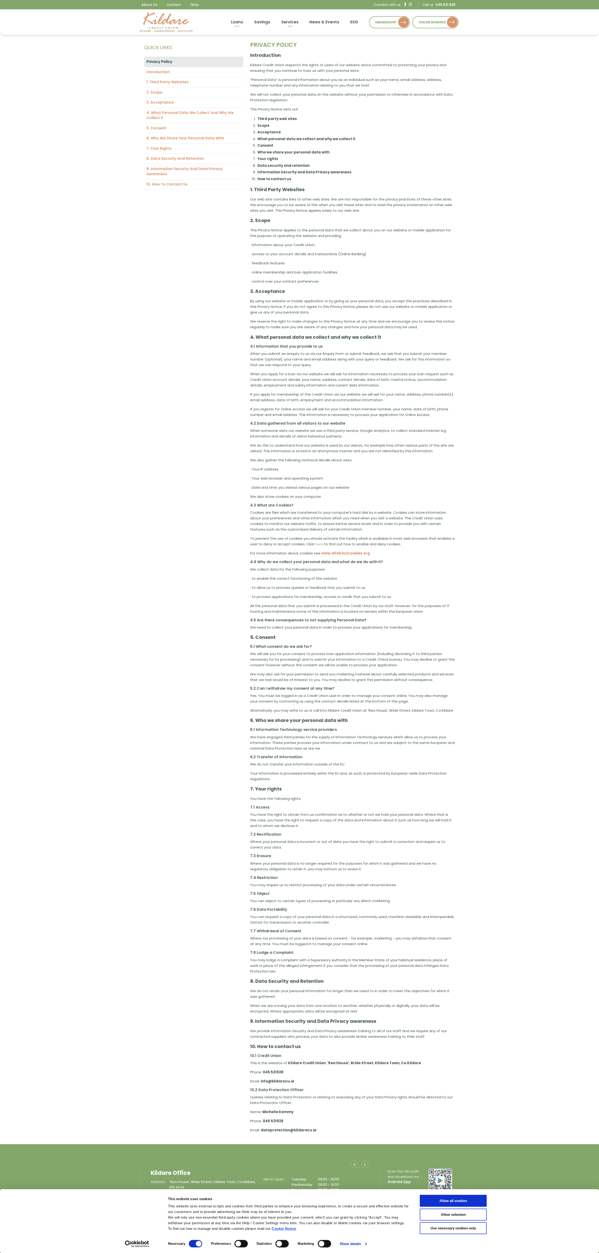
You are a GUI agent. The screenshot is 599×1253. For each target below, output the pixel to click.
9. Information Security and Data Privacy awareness (184, 171)
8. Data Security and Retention (175, 158)
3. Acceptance (160, 102)
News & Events (324, 22)
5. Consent (156, 128)
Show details (350, 1244)
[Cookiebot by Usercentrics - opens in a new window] (137, 1243)
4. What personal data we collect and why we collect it (190, 115)
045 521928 (179, 1187)
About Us (149, 4)
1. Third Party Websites (167, 82)
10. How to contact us (166, 184)
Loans (237, 22)
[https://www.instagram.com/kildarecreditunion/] (410, 4)
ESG (354, 22)
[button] (354, 1164)
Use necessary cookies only (453, 1228)
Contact (174, 4)
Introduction (158, 71)
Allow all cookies (453, 1201)
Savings (262, 22)
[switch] (241, 1243)
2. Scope (154, 92)
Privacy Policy (159, 61)
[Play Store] (440, 1180)
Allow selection (453, 1215)
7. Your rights (159, 148)
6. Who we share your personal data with (185, 138)
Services (290, 22)
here (319, 544)
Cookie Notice (284, 1229)
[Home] (166, 22)
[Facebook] (405, 4)
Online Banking (432, 22)
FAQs (194, 4)
